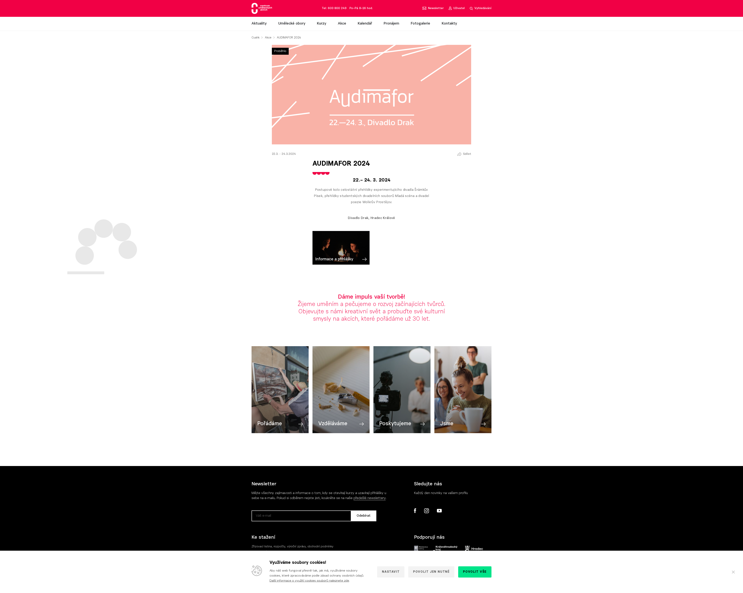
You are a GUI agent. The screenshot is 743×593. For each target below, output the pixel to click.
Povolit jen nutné (431, 571)
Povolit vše (475, 571)
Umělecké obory (291, 24)
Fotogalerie (420, 24)
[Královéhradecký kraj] (444, 550)
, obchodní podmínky (319, 546)
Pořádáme (269, 424)
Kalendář (365, 24)
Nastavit (391, 571)
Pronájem (391, 24)
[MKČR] (421, 550)
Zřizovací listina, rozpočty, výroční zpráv (278, 546)
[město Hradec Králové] (474, 550)
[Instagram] (426, 510)
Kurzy (321, 24)
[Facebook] (415, 510)
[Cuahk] (262, 8)
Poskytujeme (395, 424)
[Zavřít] (733, 572)
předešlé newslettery (370, 498)
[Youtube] (439, 511)
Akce (342, 24)
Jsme (446, 424)
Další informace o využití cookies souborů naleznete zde (309, 580)
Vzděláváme (332, 424)
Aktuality (259, 24)
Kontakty (449, 24)
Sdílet (467, 154)
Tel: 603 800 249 (334, 8)
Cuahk (255, 37)
